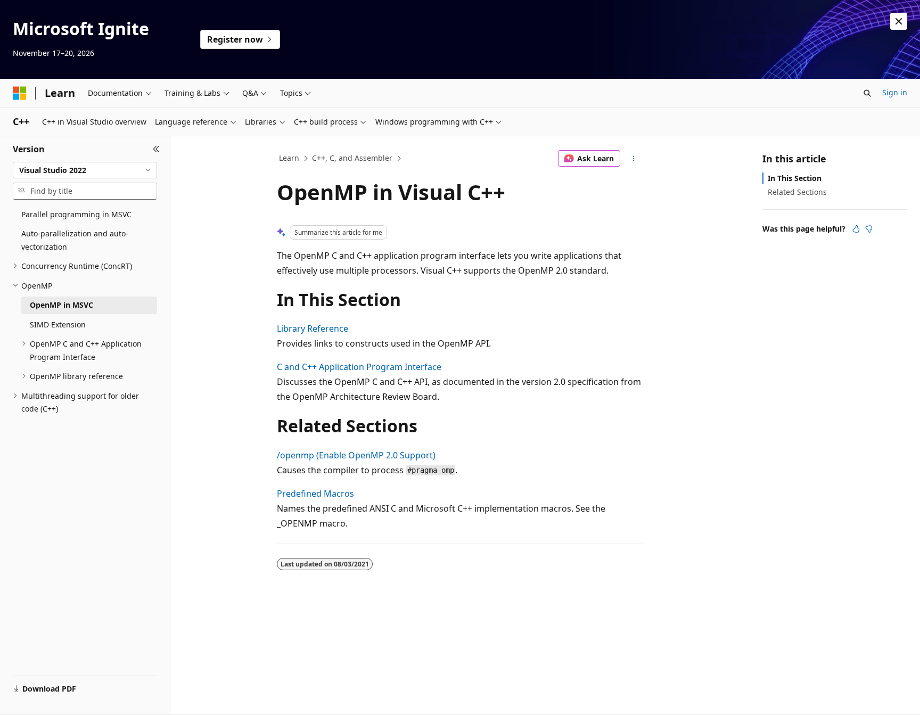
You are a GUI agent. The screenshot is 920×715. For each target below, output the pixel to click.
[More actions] (634, 158)
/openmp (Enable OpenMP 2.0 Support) (356, 455)
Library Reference (312, 328)
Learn (289, 158)
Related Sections (797, 192)
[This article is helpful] (856, 229)
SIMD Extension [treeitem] (58, 324)
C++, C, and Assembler (352, 158)
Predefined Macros (315, 493)
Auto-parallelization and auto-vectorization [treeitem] (74, 240)
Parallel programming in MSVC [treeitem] (76, 214)
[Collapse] (156, 149)
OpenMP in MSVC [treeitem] (61, 305)
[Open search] (867, 93)
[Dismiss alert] (898, 21)
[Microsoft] (20, 93)
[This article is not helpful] (868, 229)
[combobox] (85, 170)
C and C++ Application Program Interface (359, 367)
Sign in (894, 92)
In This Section (795, 178)
